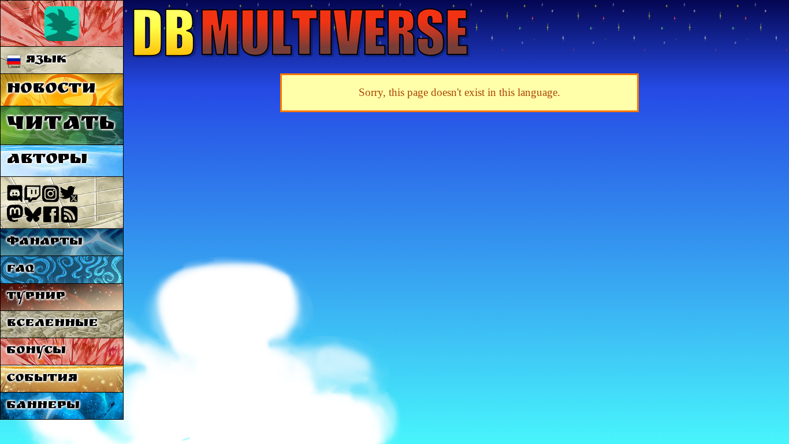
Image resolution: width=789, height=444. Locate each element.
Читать (60, 125)
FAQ (20, 270)
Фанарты (44, 242)
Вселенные (52, 324)
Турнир (35, 297)
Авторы (46, 160)
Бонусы (36, 351)
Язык (43, 60)
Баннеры (43, 406)
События (41, 379)
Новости (51, 90)
